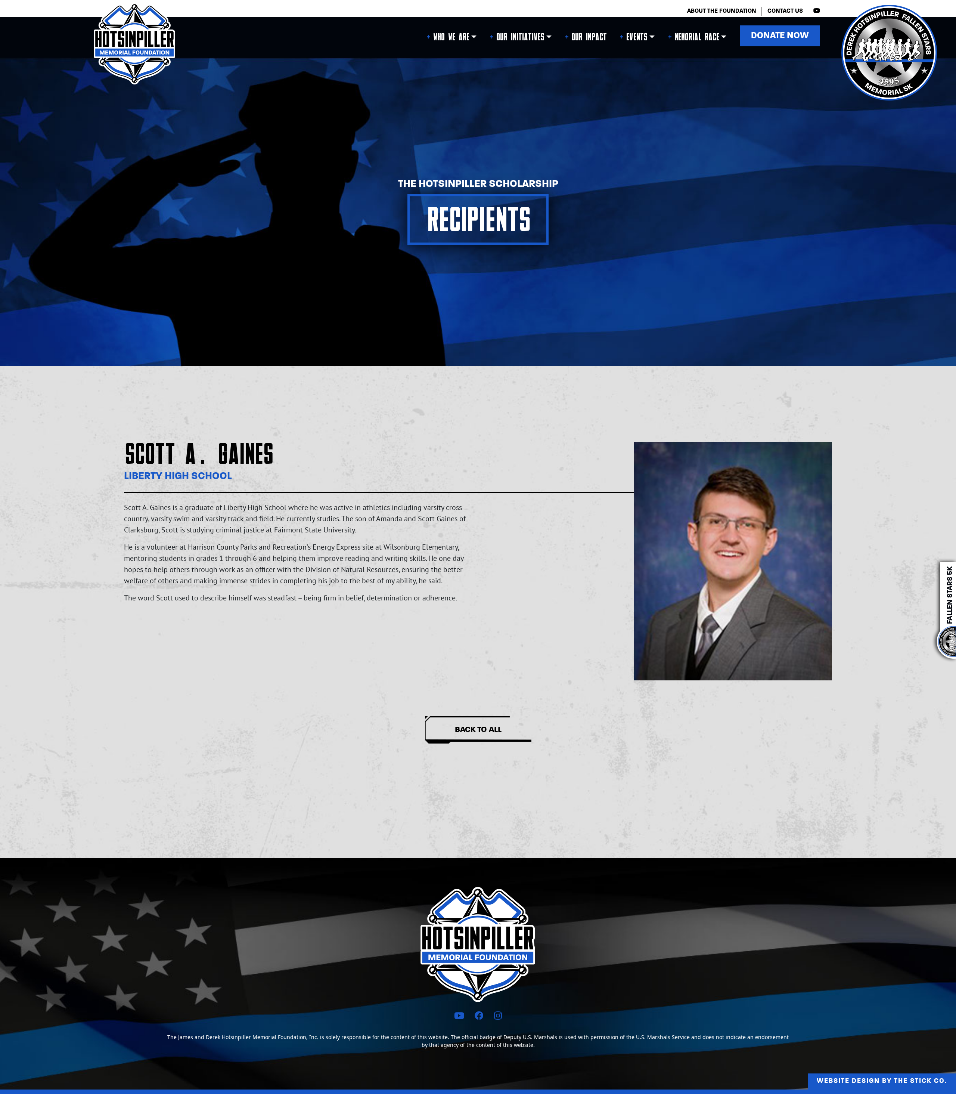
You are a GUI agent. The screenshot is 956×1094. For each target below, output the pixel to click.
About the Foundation (721, 11)
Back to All (478, 730)
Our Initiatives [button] (520, 37)
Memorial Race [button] (696, 37)
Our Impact (588, 37)
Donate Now (780, 35)
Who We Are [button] (451, 37)
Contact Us (785, 11)
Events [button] (636, 37)
